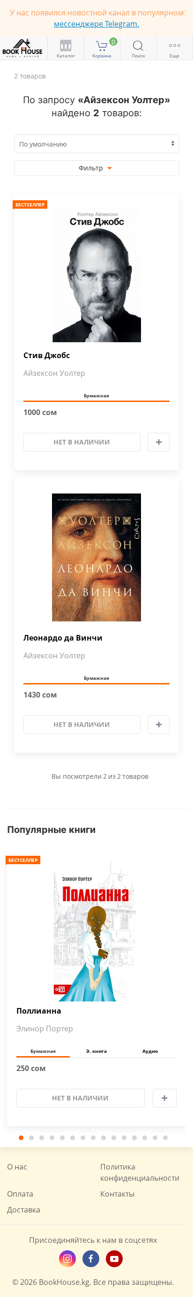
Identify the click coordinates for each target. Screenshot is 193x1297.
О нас (17, 1167)
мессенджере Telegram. (96, 24)
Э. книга (96, 1051)
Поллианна (38, 1011)
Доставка (23, 1210)
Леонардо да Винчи (63, 638)
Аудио (150, 1051)
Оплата (20, 1194)
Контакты (117, 1194)
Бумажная (96, 395)
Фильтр (92, 167)
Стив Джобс (46, 355)
